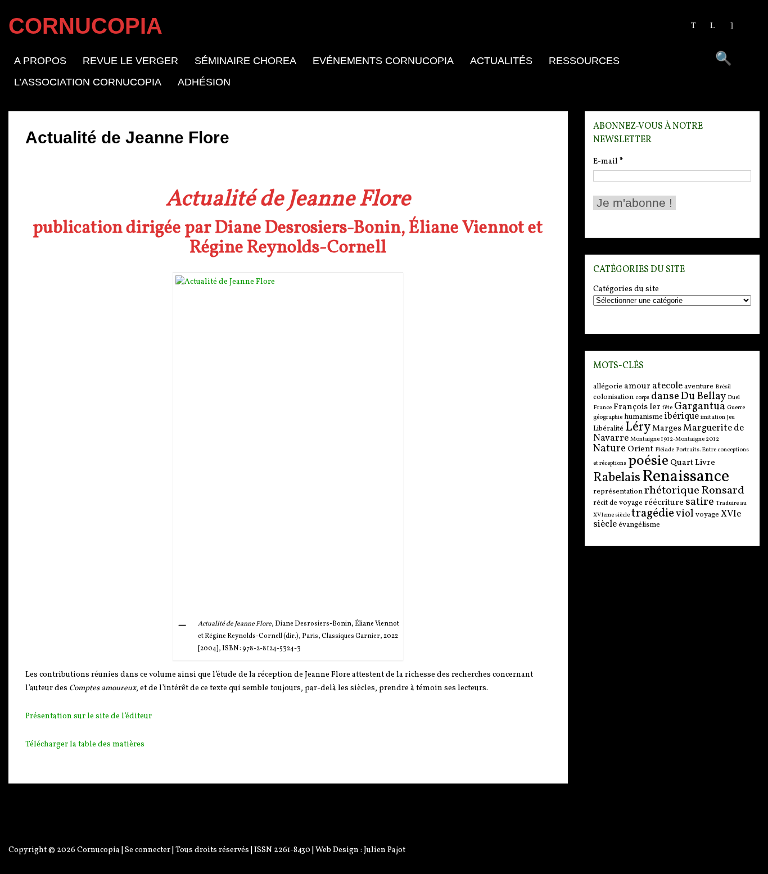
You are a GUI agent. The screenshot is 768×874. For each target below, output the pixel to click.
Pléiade (664, 450)
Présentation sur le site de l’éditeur (88, 716)
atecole (667, 385)
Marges (666, 428)
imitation (713, 417)
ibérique (682, 416)
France (602, 408)
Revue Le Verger (130, 60)
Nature (609, 448)
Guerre (736, 408)
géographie (607, 417)
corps (642, 397)
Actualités (501, 60)
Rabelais (616, 478)
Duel (734, 397)
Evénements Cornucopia (383, 60)
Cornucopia (98, 850)
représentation (618, 491)
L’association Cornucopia (87, 82)
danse (665, 396)
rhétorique (671, 491)
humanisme (643, 416)
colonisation (613, 397)
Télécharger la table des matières (84, 744)
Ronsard (722, 491)
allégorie (607, 386)
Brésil (723, 387)
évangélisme (639, 524)
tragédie (652, 513)
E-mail (608, 161)
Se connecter (147, 850)
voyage (707, 514)
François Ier (637, 407)
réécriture (664, 503)
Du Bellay (703, 396)
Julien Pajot (384, 850)
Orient (640, 449)
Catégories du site (626, 289)
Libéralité (608, 428)
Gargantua (699, 406)
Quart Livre (692, 463)
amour (637, 386)
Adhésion (204, 82)
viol (685, 513)
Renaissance (685, 476)
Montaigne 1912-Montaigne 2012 (674, 439)
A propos (40, 60)
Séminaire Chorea (245, 60)
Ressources (584, 60)
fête (667, 408)
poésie (648, 461)
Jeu (731, 417)
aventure (698, 386)
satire (699, 502)
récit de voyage (618, 502)
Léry (637, 427)
